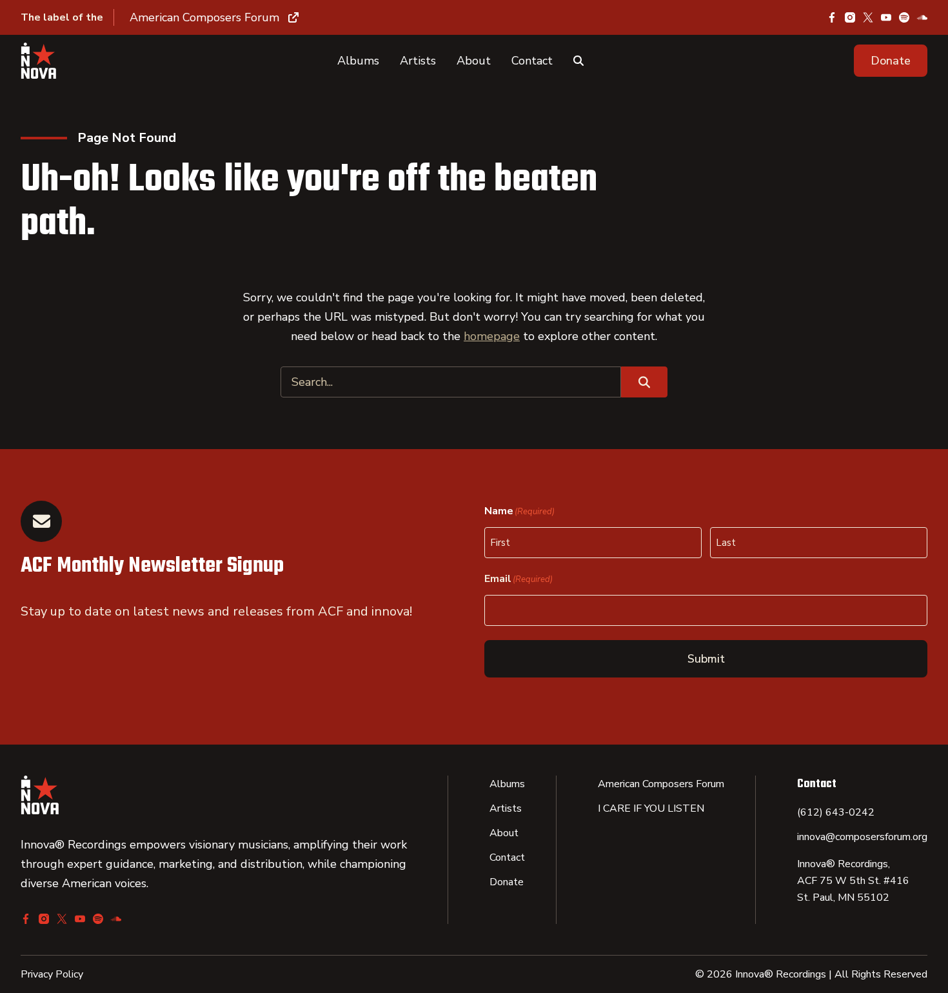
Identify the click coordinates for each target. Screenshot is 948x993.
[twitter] (868, 17)
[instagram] (850, 17)
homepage (492, 336)
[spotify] (904, 17)
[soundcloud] (922, 17)
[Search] (578, 60)
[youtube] (886, 17)
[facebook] (832, 17)
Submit (706, 659)
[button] (890, 61)
